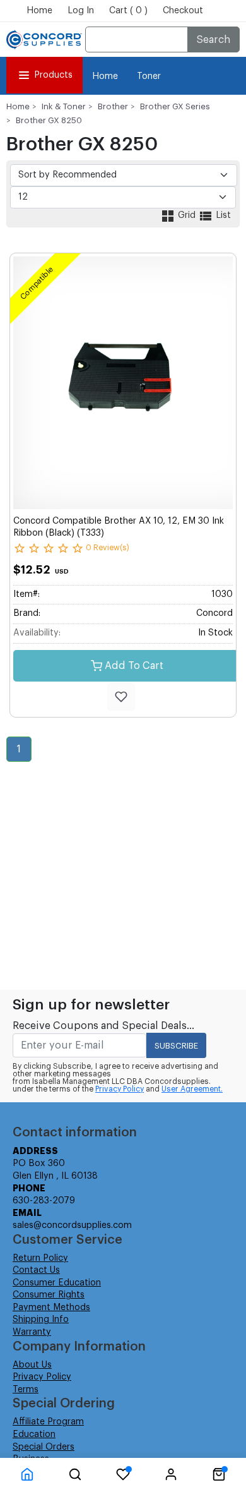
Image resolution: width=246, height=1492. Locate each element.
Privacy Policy (119, 1089)
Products (53, 75)
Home (39, 10)
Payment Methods (51, 1307)
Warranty (32, 1332)
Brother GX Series (175, 106)
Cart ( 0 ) (128, 10)
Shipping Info (41, 1319)
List (222, 215)
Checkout (183, 10)
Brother (113, 106)
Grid (186, 215)
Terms (25, 1389)
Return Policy (40, 1258)
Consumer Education (57, 1282)
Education (34, 1434)
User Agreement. (192, 1089)
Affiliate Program (48, 1421)
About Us (32, 1365)
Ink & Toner (64, 106)
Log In (80, 10)
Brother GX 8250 (49, 120)
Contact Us (36, 1270)
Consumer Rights (49, 1294)
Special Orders (43, 1447)
